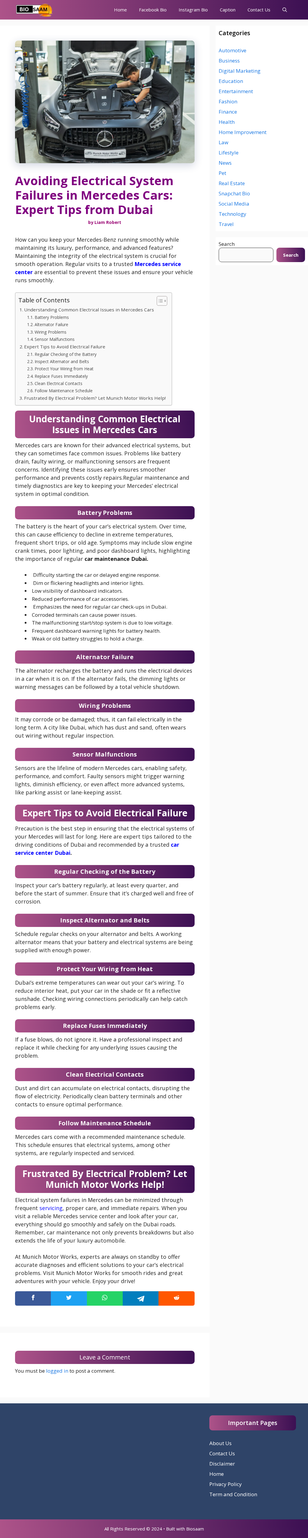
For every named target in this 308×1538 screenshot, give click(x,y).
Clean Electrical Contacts (58, 383)
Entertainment (236, 91)
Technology (232, 213)
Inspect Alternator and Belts (62, 361)
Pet (222, 173)
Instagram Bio (193, 10)
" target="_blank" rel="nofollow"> (105, 1298)
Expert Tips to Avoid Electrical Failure (64, 347)
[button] (284, 10)
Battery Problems (52, 317)
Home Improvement (242, 132)
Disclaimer (222, 1463)
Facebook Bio (153, 10)
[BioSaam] (34, 10)
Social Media (234, 203)
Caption (228, 10)
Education (231, 81)
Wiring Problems (50, 332)
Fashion (228, 101)
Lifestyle (229, 152)
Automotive (232, 50)
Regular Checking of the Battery (66, 354)
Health (227, 121)
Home (120, 10)
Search (227, 243)
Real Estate (232, 183)
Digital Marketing (239, 70)
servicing (51, 1208)
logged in (57, 1370)
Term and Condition (233, 1494)
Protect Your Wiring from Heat (64, 369)
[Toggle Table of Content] (159, 301)
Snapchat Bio (234, 193)
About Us (220, 1443)
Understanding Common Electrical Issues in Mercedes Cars (89, 310)
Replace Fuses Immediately (61, 376)
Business (229, 60)
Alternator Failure (51, 324)
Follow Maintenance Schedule (64, 390)
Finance (228, 111)
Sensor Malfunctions (55, 339)
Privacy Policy (225, 1484)
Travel (226, 224)
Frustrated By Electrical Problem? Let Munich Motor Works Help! (95, 398)
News (225, 162)
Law (223, 142)
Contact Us (259, 10)
